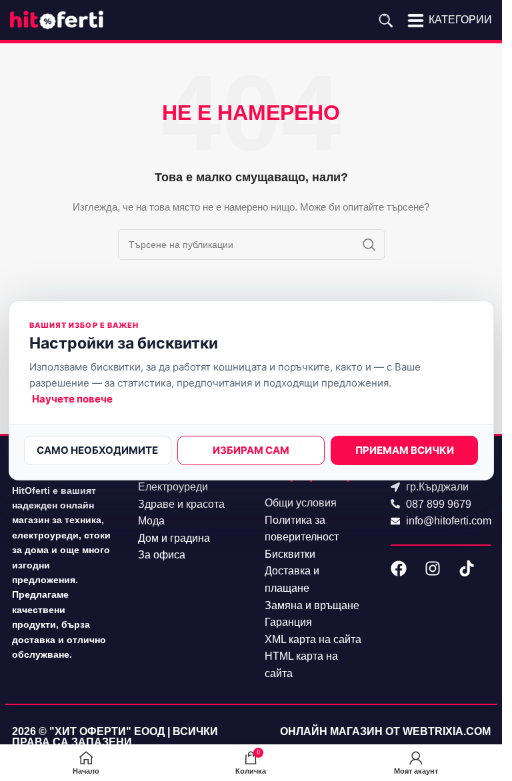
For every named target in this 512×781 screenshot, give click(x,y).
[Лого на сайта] (56, 19)
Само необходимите (97, 450)
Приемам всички (404, 450)
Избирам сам (251, 450)
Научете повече (72, 398)
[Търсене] (386, 20)
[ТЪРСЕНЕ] (369, 244)
